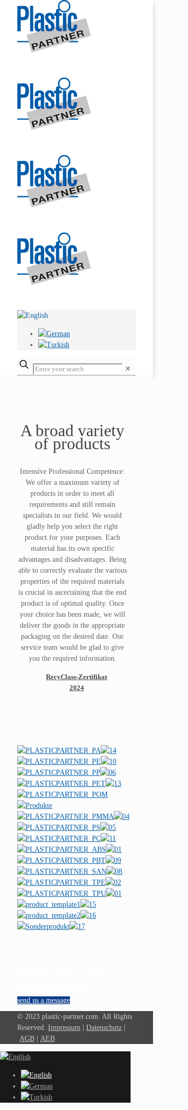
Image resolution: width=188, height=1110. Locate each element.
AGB (26, 1038)
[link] (128, 369)
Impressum (64, 1027)
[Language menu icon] (32, 315)
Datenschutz (104, 1027)
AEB (47, 1038)
